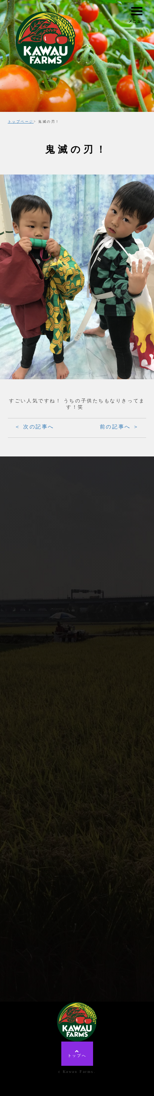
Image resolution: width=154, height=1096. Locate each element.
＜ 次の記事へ (34, 427)
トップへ (77, 1055)
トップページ (21, 121)
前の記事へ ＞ (119, 427)
